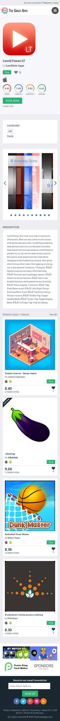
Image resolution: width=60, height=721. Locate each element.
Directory (35, 710)
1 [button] (11, 215)
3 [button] (19, 215)
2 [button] (15, 215)
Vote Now (12, 100)
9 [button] (44, 215)
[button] (5, 182)
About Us (46, 710)
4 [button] (23, 215)
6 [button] (32, 215)
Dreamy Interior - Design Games (20, 373)
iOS (10, 131)
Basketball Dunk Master (17, 534)
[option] (33, 181)
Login (56, 2)
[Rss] (43, 701)
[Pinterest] (30, 701)
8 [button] (40, 215)
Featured (15, 710)
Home (6, 710)
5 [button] (28, 215)
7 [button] (36, 215)
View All (53, 314)
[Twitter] (23, 701)
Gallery (25, 710)
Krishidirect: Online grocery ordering (24, 614)
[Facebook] (17, 701)
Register (47, 2)
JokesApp (10, 453)
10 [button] (48, 215)
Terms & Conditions (33, 712)
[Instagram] (37, 701)
